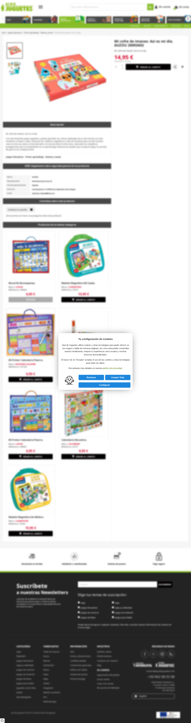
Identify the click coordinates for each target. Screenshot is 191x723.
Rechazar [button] (91, 377)
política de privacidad (112, 368)
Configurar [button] (104, 385)
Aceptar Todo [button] (117, 377)
